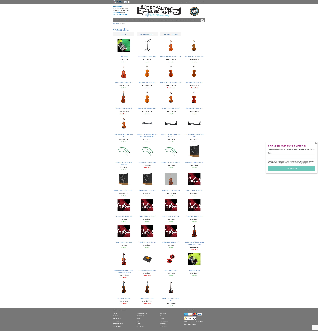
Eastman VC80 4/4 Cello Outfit (147, 108)
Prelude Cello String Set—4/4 (147, 216)
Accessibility (163, 323)
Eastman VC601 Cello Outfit (124, 108)
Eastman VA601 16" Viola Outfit (194, 56)
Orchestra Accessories (147, 34)
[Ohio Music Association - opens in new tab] (125, 1)
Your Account (193, 2)
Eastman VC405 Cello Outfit (194, 82)
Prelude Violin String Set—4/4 (170, 242)
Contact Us (163, 313)
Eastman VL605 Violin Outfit (194, 108)
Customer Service (193, 20)
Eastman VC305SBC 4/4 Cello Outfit (170, 82)
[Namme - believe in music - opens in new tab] (119, 1)
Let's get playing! (292, 168)
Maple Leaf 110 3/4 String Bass (171, 190)
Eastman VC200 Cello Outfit (147, 82)
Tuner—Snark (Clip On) (170, 270)
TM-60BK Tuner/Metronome (147, 270)
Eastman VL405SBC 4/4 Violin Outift (170, 56)
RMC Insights (140, 326)
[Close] (316, 143)
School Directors (162, 20)
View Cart (201, 2)
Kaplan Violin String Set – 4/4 (147, 190)
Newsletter (163, 326)
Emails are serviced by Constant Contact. (300, 163)
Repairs (172, 20)
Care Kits (124, 34)
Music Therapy (181, 20)
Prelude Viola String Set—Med (194, 216)
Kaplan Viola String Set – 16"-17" (123, 190)
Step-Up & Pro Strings (171, 34)
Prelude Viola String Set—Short (123, 242)
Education (135, 20)
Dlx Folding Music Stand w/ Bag (147, 56)
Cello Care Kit (124, 56)
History (139, 321)
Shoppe (126, 20)
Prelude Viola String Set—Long (170, 216)
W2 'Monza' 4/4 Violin (123, 298)
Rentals (118, 20)
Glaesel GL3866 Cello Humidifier (147, 162)
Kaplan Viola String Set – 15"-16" (194, 162)
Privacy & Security (165, 321)
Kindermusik (116, 321)
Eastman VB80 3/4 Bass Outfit (123, 82)
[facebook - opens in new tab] (128, 1)
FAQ (161, 315)
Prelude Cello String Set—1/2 (194, 190)
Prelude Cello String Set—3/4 (124, 216)
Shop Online (116, 23)
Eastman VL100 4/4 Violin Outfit (170, 108)
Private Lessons (117, 318)
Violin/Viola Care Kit (194, 270)
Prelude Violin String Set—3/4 (147, 242)
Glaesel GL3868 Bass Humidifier (170, 162)
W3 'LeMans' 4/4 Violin (147, 298)
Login (186, 2)
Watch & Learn (117, 326)
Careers (162, 318)
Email (269, 153)
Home (181, 2)
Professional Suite (147, 20)
